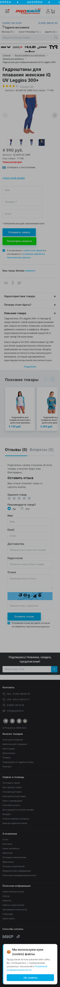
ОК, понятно (30, 977)
